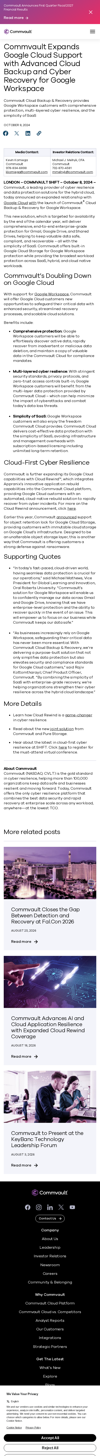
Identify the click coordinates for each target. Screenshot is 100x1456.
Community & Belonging (50, 1282)
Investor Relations (50, 1256)
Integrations (50, 1337)
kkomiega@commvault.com (27, 172)
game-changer (78, 715)
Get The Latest (50, 1359)
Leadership (50, 1247)
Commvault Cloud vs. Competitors (50, 1312)
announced (67, 517)
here (71, 508)
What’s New (50, 1367)
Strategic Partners (50, 1346)
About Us (50, 1238)
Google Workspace (51, 294)
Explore (50, 1376)
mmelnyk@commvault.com (72, 172)
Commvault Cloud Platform (50, 1303)
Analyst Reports (50, 1320)
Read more (14, 17)
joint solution (61, 729)
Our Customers (50, 1329)
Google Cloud (16, 202)
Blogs (50, 1385)
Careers (50, 1273)
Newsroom (50, 1265)
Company (50, 1230)
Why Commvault (50, 1294)
